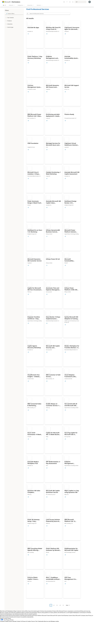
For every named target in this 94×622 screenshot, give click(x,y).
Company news (84, 615)
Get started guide (35, 611)
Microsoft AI (3, 615)
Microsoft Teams (46, 615)
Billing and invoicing (85, 611)
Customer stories (21, 611)
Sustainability (30, 617)
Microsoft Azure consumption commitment (69, 611)
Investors (7, 617)
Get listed (11, 612)
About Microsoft (76, 615)
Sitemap (14, 621)
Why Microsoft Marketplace (6, 611)
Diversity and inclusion (14, 617)
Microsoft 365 (25, 615)
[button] (27, 13)
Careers (70, 615)
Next (67, 605)
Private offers (56, 611)
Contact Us (19, 621)
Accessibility (24, 617)
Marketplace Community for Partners (82, 612)
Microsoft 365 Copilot (55, 615)
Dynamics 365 (18, 615)
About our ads (47, 621)
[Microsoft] (6, 2)
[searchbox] (15, 13)
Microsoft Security (10, 615)
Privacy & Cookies (26, 621)
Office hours (28, 611)
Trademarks (40, 621)
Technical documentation (46, 611)
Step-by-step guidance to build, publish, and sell (49, 612)
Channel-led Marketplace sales (7, 614)
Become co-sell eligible (67, 612)
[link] (35, 34)
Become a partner (4, 612)
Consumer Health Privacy (6, 621)
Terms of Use (34, 621)
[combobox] (48, 13)
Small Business (64, 615)
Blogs (15, 611)
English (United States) (5, 618)
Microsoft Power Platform (35, 615)
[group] (28, 33)
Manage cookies (55, 621)
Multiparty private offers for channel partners (26, 614)
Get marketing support (19, 612)
